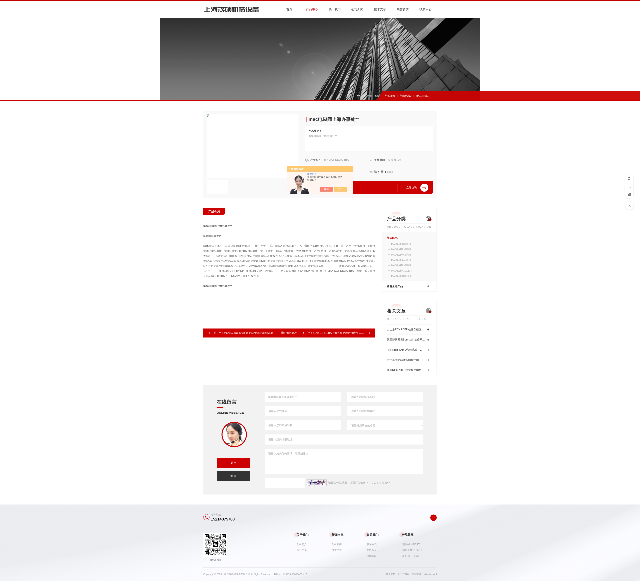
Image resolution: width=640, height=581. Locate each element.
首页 (289, 9)
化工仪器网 (405, 574)
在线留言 (372, 550)
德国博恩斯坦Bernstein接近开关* (406, 339)
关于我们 (335, 9)
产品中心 (312, 9)
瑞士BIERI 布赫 (410, 555)
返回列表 (291, 333)
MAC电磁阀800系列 (401, 276)
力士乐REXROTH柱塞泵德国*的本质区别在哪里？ (409, 329)
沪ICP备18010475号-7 (295, 574)
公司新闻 (357, 9)
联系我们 (425, 9)
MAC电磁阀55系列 (401, 254)
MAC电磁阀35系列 (401, 249)
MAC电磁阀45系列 (401, 260)
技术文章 (380, 9)
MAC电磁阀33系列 (401, 244)
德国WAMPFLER (411, 544)
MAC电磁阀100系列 (428, 95)
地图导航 (372, 555)
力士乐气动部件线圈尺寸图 (403, 359)
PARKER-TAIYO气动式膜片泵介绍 (407, 349)
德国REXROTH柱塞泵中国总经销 (407, 370)
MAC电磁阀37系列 (401, 265)
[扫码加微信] (629, 194)
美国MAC (405, 95)
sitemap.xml (430, 574)
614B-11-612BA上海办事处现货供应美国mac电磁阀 (343, 333)
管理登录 (416, 574)
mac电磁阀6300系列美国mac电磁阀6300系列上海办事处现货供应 (263, 333)
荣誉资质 (403, 9)
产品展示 (389, 95)
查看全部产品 (395, 286)
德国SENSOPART (412, 550)
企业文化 (302, 550)
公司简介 (302, 544)
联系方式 (372, 544)
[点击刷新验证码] (317, 483)
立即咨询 (411, 187)
